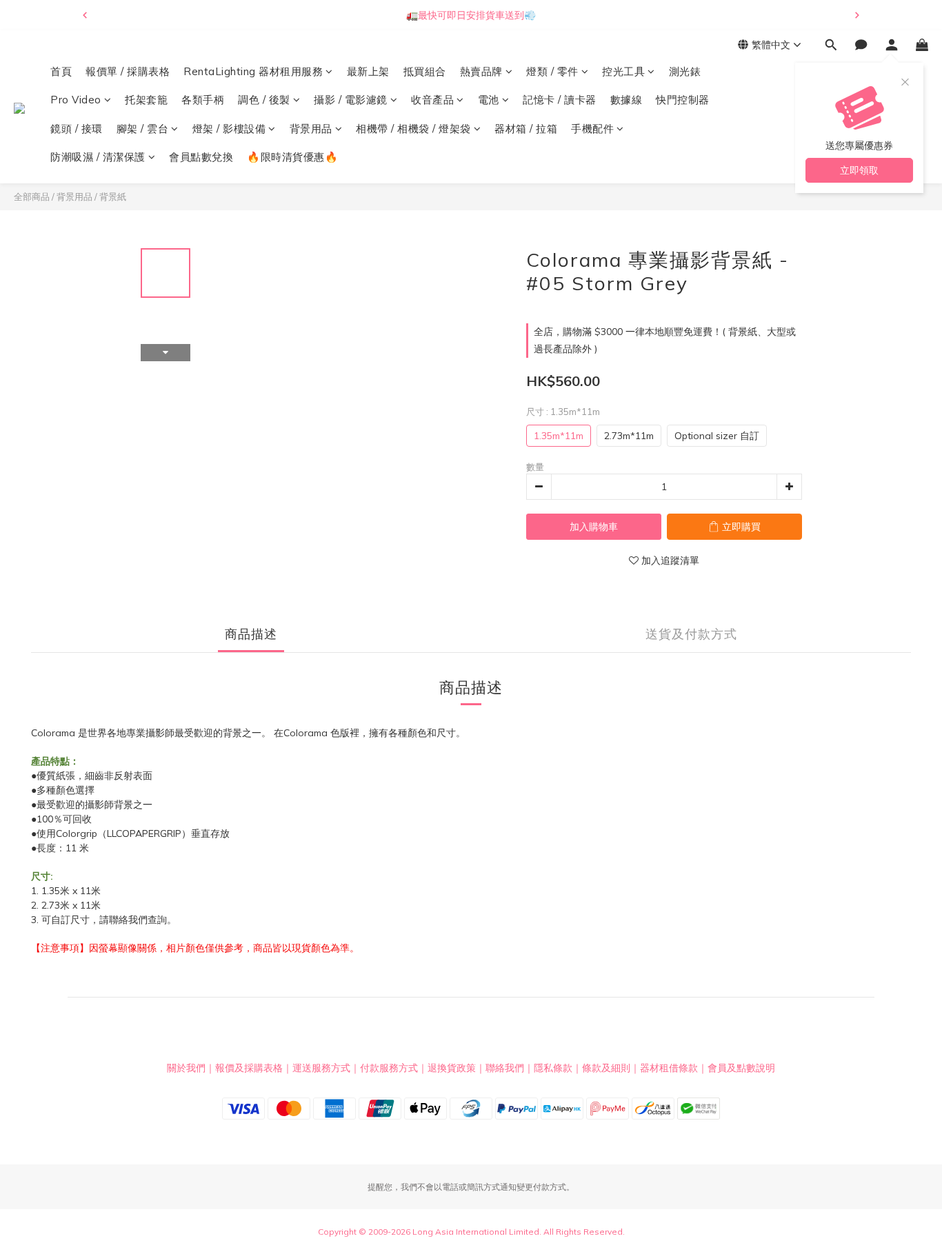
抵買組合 (424, 71)
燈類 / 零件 (552, 71)
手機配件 (592, 128)
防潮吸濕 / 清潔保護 (98, 157)
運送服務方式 (321, 1068)
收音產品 (432, 100)
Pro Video (75, 100)
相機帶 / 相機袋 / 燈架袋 (413, 128)
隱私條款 (553, 1068)
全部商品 (32, 196)
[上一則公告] (85, 15)
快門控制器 (683, 100)
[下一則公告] (857, 15)
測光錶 (685, 71)
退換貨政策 (452, 1068)
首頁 (61, 71)
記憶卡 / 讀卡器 (560, 100)
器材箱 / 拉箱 (525, 128)
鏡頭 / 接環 (76, 128)
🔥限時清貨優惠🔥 (292, 157)
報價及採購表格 (249, 1068)
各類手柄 (202, 100)
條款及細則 (606, 1068)
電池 (488, 100)
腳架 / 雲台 (143, 128)
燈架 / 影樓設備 (229, 128)
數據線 (626, 100)
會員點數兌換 (201, 157)
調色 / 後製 (264, 100)
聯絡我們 (504, 1068)
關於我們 (186, 1068)
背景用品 (311, 128)
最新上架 (368, 71)
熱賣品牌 (481, 71)
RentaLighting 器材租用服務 (253, 71)
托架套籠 (146, 100)
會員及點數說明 (741, 1068)
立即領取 (859, 170)
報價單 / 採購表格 (128, 71)
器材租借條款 (669, 1068)
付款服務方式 (389, 1068)
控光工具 (623, 71)
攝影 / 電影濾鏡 (351, 100)
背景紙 (112, 196)
